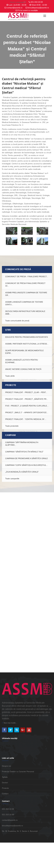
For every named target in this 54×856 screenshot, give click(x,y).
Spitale (5, 777)
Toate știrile (10, 376)
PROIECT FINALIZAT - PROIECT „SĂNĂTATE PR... (26, 399)
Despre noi (6, 766)
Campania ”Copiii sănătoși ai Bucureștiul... (26, 465)
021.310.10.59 (37, 2)
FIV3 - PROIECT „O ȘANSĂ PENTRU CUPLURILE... (26, 406)
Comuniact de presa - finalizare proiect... (26, 276)
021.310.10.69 (8, 814)
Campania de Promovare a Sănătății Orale (26, 458)
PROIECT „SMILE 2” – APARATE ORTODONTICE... (26, 412)
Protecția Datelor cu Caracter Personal (18, 771)
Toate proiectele (11, 426)
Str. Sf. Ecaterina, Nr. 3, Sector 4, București (20, 831)
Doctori (5, 783)
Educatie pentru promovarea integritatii (26, 337)
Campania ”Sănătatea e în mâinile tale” (24, 452)
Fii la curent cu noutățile (28, 10)
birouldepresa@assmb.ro (38, 8)
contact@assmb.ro (14, 8)
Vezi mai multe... (10, 723)
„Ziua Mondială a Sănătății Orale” (22, 472)
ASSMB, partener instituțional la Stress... (26, 344)
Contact (5, 794)
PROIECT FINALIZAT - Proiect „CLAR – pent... (26, 392)
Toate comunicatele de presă (17, 321)
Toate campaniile (12, 478)
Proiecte (5, 788)
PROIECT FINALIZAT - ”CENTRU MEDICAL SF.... (25, 419)
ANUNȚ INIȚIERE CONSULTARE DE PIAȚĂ (23, 369)
